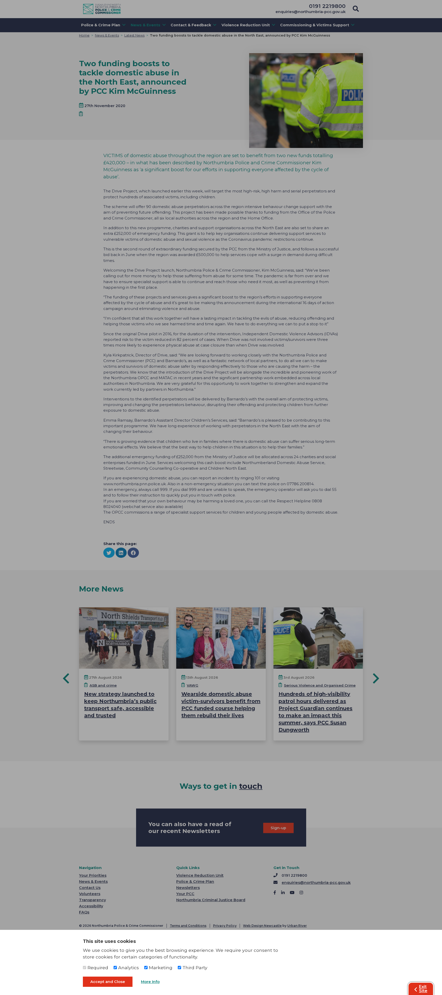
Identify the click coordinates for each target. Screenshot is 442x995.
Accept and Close (107, 981)
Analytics (128, 967)
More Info (150, 981)
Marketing (160, 967)
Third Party (194, 967)
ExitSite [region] (423, 988)
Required (97, 967)
